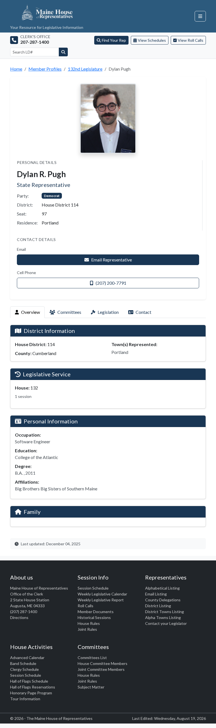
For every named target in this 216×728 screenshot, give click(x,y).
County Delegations (163, 599)
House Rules (89, 623)
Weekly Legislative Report (101, 599)
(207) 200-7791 (111, 283)
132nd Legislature (85, 68)
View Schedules (152, 40)
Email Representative (111, 259)
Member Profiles (45, 68)
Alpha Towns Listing (163, 617)
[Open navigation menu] (200, 16)
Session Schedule (93, 588)
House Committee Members (102, 663)
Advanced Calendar (27, 657)
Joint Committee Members (101, 669)
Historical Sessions (94, 617)
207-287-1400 (34, 42)
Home (16, 68)
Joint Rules (87, 629)
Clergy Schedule (24, 669)
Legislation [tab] (108, 312)
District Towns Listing (164, 611)
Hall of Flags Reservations (32, 687)
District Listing (158, 605)
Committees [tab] (69, 312)
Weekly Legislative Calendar (102, 594)
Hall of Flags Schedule (29, 681)
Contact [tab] (143, 312)
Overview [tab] (30, 312)
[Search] (63, 52)
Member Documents (96, 611)
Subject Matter (91, 687)
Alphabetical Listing (162, 588)
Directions (19, 617)
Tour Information (25, 698)
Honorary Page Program (31, 692)
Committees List (92, 657)
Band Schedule (23, 663)
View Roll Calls (190, 40)
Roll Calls (85, 605)
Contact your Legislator (166, 623)
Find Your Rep (114, 40)
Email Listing (156, 594)
